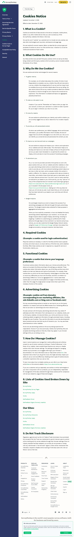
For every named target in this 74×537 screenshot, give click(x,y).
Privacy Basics (6, 32)
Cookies (4, 40)
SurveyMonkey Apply (29, 392)
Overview (5, 15)
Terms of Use (6, 19)
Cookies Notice (34, 528)
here (62, 352)
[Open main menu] (70, 2)
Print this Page (28, 9)
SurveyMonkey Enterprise (30, 415)
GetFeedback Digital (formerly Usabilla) (34, 402)
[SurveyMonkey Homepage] (9, 2)
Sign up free (63, 2)
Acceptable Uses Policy (9, 50)
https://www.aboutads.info (36, 184)
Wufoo (25, 396)
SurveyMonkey (27, 386)
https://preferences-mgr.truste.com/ (55, 184)
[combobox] (26, 512)
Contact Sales (50, 2)
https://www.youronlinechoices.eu (38, 188)
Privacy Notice (27, 528)
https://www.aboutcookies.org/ (53, 364)
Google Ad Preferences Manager (43, 225)
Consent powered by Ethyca (65, 535)
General (4, 57)
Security (4, 53)
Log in (55, 2)
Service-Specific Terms (9, 28)
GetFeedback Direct (28, 399)
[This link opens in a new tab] (55, 512)
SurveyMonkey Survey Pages (31, 389)
